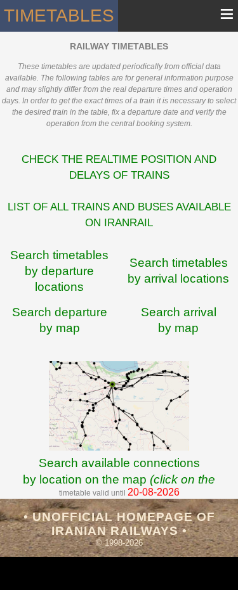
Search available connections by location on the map (119, 478)
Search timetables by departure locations (59, 270)
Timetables (59, 15)
